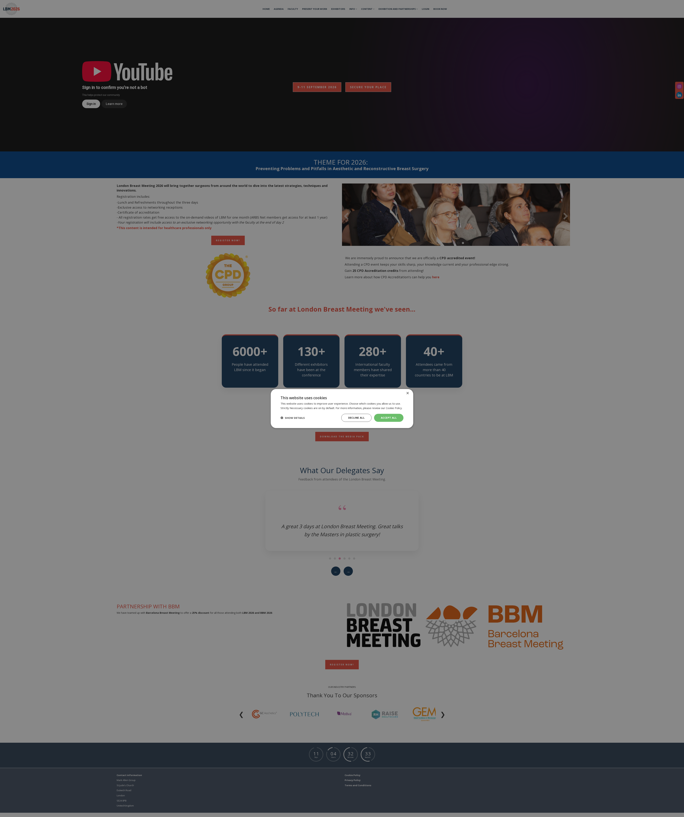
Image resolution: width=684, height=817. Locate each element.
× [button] (407, 393)
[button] (293, 418)
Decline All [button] (356, 417)
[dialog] (342, 408)
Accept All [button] (389, 417)
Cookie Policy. (394, 408)
